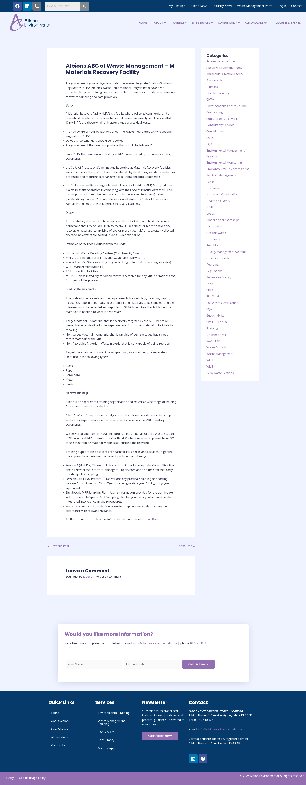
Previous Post (58, 546)
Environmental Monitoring (224, 163)
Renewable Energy (218, 277)
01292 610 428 (199, 643)
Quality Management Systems (226, 252)
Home (55, 713)
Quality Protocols (217, 258)
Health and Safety (218, 201)
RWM (210, 284)
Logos (210, 214)
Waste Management (219, 354)
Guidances (213, 188)
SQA (209, 309)
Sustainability (215, 316)
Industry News (222, 6)
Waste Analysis (216, 347)
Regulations (214, 271)
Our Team (213, 239)
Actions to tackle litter (220, 61)
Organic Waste (216, 233)
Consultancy (106, 740)
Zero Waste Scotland (220, 373)
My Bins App (177, 6)
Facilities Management (221, 175)
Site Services (214, 296)
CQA (209, 144)
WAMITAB (213, 341)
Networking (214, 226)
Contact (296, 6)
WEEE (210, 360)
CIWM (210, 99)
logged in (89, 577)
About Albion (60, 721)
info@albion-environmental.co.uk (155, 643)
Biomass (212, 87)
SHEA (210, 290)
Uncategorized (216, 335)
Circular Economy (218, 93)
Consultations (215, 131)
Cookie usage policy (32, 778)
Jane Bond (152, 519)
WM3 (209, 367)
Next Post (186, 546)
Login (282, 6)
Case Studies (59, 729)
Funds (210, 182)
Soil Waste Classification (222, 303)
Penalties (212, 245)
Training (212, 328)
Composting (214, 112)
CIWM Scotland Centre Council (226, 106)
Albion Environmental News (224, 68)
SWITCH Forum (216, 322)
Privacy (9, 778)
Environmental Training (114, 713)
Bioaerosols (214, 80)
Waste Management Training (111, 722)
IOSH (209, 207)
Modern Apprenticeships (222, 220)
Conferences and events (222, 119)
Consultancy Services (220, 125)
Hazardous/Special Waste (223, 194)
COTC (210, 138)
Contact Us (58, 745)
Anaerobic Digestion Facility (224, 74)
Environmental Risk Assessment (227, 169)
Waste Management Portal (255, 6)
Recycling (212, 265)
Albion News (199, 6)
